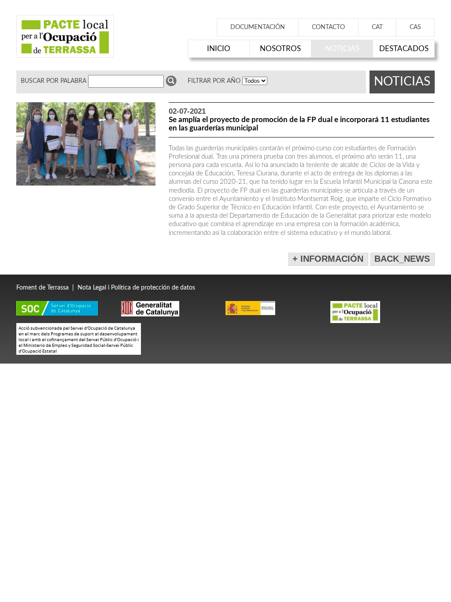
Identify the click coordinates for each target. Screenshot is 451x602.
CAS (415, 27)
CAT (377, 27)
